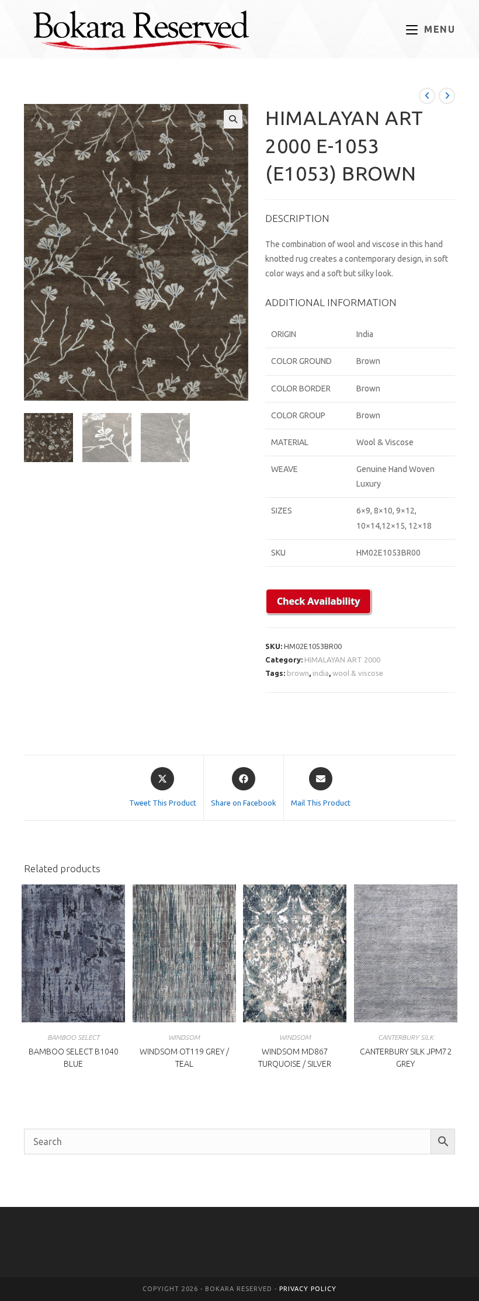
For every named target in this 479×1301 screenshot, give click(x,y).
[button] (233, 119)
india (321, 673)
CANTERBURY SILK (405, 1037)
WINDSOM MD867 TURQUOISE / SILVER (294, 1057)
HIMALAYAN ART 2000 (342, 659)
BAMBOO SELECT (73, 1037)
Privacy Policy (307, 1288)
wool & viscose (357, 673)
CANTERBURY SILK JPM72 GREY (406, 1057)
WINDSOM (184, 1037)
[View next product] (447, 96)
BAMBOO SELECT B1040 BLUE (74, 1057)
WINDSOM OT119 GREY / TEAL (184, 1057)
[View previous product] (427, 96)
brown (298, 673)
